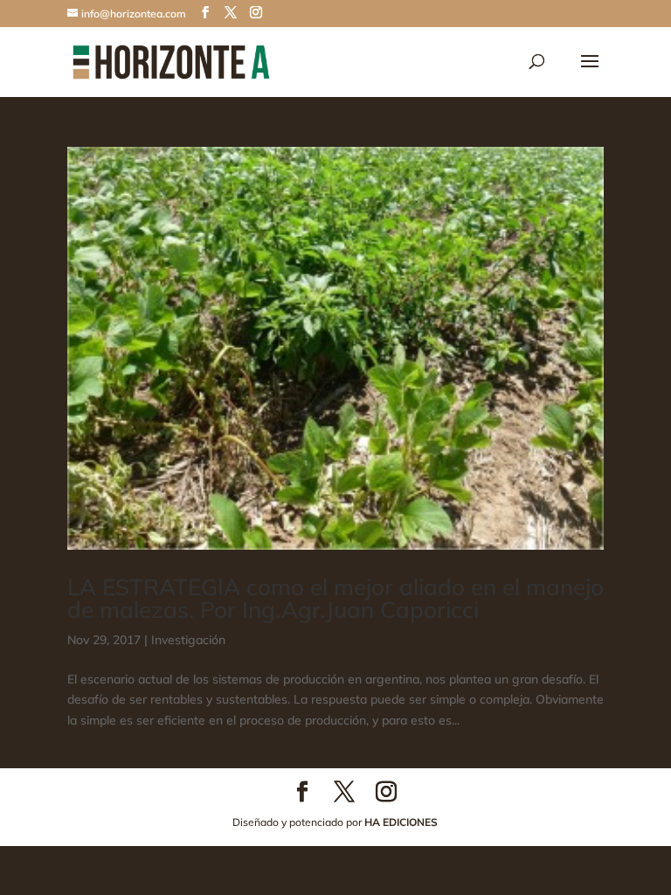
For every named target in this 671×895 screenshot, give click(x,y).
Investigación (188, 640)
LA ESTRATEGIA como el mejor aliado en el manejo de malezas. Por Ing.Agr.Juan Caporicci (335, 598)
